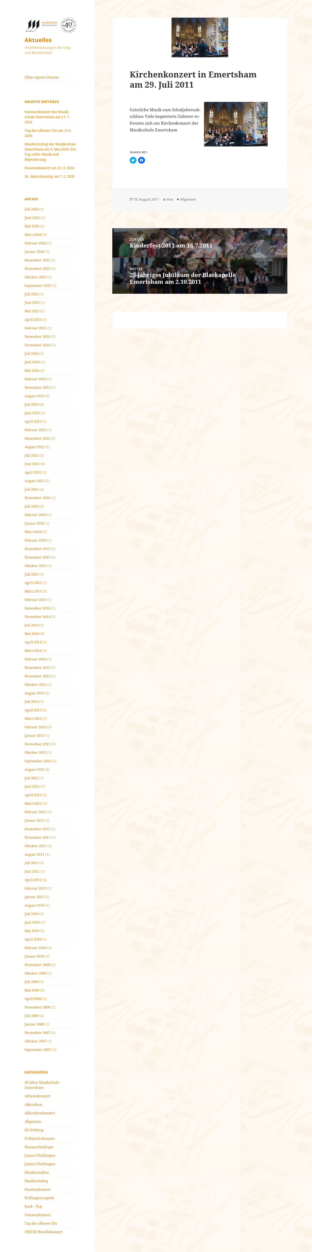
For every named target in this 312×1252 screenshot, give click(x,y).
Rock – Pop (33, 1206)
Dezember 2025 (37, 260)
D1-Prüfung (34, 1130)
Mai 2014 (32, 633)
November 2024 (37, 345)
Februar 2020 (35, 515)
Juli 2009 (32, 981)
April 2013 (33, 710)
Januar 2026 (34, 251)
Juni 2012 (32, 786)
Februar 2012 (35, 812)
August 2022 (34, 447)
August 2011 (34, 854)
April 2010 (33, 939)
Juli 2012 (32, 778)
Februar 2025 (35, 328)
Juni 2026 (32, 217)
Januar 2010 (34, 956)
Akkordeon (33, 1104)
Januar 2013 (34, 735)
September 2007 (38, 1049)
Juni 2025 (32, 302)
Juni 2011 (32, 871)
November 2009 (37, 965)
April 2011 (33, 880)
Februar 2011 (35, 888)
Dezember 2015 (37, 549)
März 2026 (33, 234)
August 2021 (34, 481)
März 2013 (33, 718)
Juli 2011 (32, 863)
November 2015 (37, 557)
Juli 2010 (32, 914)
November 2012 (37, 744)
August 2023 (34, 396)
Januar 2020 (34, 523)
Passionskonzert (38, 1189)
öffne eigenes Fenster (42, 77)
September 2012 (38, 761)
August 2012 (34, 769)
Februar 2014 (35, 659)
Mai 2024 (32, 370)
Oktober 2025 (35, 277)
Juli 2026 (32, 209)
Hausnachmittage (39, 1147)
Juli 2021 (32, 489)
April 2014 (33, 642)
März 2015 (33, 591)
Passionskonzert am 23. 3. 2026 (49, 168)
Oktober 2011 (35, 846)
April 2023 (33, 421)
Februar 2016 (35, 540)
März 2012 (33, 803)
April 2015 (33, 582)
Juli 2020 (32, 506)
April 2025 (33, 319)
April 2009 (33, 998)
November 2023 (37, 387)
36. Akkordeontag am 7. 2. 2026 (50, 176)
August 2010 (34, 905)
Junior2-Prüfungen (40, 1164)
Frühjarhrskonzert (40, 1138)
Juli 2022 (32, 455)
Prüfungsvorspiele (40, 1198)
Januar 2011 (34, 897)
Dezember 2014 (37, 608)
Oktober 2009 (35, 973)
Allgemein (33, 1121)
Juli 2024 (32, 353)
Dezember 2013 (37, 667)
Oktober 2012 (35, 752)
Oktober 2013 (35, 684)
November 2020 (37, 498)
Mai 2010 (32, 931)
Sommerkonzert (38, 1215)
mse (169, 199)
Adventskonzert (37, 1096)
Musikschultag (36, 1181)
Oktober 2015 (35, 565)
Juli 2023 (32, 404)
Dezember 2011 (37, 829)
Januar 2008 (34, 1024)
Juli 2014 (32, 625)
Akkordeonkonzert (40, 1113)
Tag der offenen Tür (41, 1223)
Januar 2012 (34, 820)
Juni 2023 (32, 413)
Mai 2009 (32, 990)
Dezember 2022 (37, 438)
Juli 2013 (32, 701)
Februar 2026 (35, 243)
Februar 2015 (35, 599)
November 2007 (37, 1032)
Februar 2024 (35, 379)
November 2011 (37, 837)
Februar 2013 (35, 727)
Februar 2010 (35, 948)
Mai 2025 (32, 311)
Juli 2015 (32, 574)
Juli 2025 (32, 294)
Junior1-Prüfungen (40, 1155)
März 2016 (33, 532)
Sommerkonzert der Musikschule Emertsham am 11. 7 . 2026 (48, 117)
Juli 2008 (32, 1015)
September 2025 (38, 285)
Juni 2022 (32, 464)
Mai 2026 (32, 226)
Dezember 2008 (37, 1007)
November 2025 (37, 268)
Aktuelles (38, 40)
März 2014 (33, 650)
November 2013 (37, 676)
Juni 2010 (32, 922)
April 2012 (33, 795)
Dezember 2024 (37, 336)
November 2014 (37, 616)
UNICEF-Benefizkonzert (44, 1232)
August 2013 (34, 693)
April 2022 (33, 472)
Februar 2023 (35, 430)
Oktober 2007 (35, 1041)
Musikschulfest (37, 1172)
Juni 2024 (32, 362)
